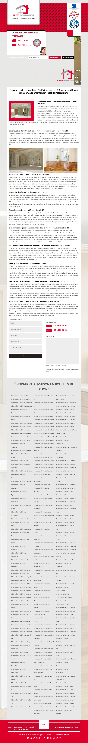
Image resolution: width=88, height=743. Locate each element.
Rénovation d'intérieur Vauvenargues (40, 479)
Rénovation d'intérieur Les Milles (21, 597)
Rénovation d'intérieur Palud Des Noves (21, 418)
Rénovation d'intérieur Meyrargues (62, 442)
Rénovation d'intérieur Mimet (65, 426)
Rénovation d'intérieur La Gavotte (21, 471)
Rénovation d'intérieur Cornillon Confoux (65, 578)
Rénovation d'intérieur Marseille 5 (44, 430)
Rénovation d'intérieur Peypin (42, 703)
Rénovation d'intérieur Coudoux (43, 454)
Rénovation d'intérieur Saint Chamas (42, 599)
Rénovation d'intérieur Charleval (65, 608)
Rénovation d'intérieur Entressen (21, 587)
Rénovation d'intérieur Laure (20, 573)
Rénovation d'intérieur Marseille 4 (44, 433)
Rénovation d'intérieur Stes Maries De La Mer (44, 571)
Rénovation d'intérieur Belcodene (66, 659)
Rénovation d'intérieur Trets (42, 485)
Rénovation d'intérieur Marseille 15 (21, 694)
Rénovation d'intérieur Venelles (43, 471)
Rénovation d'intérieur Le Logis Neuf (20, 524)
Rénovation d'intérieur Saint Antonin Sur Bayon (42, 612)
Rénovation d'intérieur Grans (64, 505)
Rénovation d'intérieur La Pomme (21, 519)
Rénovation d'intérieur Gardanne (66, 519)
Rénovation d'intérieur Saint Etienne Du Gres (42, 585)
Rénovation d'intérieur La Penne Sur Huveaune (65, 397)
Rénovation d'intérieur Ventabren (44, 467)
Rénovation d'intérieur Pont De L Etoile (21, 507)
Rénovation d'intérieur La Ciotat (65, 584)
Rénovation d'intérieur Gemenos (65, 515)
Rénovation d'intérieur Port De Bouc (43, 677)
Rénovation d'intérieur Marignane (66, 467)
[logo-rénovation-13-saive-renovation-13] (44, 724)
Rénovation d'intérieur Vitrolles (43, 457)
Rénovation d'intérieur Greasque (66, 498)
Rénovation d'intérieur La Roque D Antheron (44, 643)
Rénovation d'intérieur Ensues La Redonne (66, 554)
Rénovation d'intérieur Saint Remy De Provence (44, 544)
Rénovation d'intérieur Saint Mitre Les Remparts (44, 558)
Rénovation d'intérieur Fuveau (65, 522)
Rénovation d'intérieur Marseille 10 (43, 411)
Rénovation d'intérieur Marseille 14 (21, 701)
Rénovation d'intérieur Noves (64, 413)
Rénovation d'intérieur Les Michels (21, 584)
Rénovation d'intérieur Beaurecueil (62, 664)
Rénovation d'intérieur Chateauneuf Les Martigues (64, 595)
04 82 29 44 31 (60, 326)
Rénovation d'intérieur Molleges (65, 420)
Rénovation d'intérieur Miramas (65, 423)
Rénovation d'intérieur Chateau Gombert (20, 465)
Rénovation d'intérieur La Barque (21, 426)
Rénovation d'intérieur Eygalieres (66, 550)
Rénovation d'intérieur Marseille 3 (44, 437)
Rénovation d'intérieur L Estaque (21, 529)
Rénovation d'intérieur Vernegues (44, 464)
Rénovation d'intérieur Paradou (65, 406)
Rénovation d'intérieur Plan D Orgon (42, 684)
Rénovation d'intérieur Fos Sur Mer (65, 527)
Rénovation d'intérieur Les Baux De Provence (65, 677)
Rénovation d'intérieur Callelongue (21, 403)
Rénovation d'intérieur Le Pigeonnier (19, 486)
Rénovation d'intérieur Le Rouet (20, 570)
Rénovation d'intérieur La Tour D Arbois (21, 657)
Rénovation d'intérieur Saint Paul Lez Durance (43, 551)
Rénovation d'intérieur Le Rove (43, 625)
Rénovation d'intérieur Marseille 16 (21, 688)
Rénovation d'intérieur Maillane (65, 474)
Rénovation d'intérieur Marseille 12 (43, 397)
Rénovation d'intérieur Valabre (20, 621)
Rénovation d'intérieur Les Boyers (21, 481)
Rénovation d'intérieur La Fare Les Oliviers (66, 537)
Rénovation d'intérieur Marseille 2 (44, 440)
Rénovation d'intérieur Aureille (65, 693)
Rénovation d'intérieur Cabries (65, 628)
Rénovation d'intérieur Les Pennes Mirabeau (44, 712)
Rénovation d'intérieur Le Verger (21, 642)
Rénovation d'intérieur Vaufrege (21, 433)
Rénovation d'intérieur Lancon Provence (65, 479)
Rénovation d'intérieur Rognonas (43, 649)
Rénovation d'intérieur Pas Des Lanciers (20, 677)
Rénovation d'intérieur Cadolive (65, 625)
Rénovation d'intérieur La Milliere (21, 440)
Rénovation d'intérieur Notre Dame (20, 534)
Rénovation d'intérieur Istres (64, 495)
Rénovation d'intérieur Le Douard (21, 560)
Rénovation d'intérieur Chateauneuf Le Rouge (63, 602)
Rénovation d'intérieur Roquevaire (44, 632)
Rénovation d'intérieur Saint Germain (19, 606)
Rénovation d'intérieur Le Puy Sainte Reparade (42, 660)
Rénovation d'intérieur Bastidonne (21, 406)
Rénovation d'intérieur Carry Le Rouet (65, 619)
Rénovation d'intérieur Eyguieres (66, 546)
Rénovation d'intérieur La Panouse (21, 437)
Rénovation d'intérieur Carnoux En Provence (44, 448)
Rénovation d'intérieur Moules (20, 430)
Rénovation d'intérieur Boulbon (65, 635)
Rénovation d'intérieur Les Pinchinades (19, 671)
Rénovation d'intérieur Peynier (43, 707)
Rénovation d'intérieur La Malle (20, 628)
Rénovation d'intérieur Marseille (65, 464)
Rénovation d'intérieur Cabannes (66, 632)
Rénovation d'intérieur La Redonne (19, 565)
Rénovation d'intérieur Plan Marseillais (19, 616)
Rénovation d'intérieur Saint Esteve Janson (42, 592)
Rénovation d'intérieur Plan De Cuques (43, 691)
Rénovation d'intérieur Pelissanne (66, 403)
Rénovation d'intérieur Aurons (65, 686)
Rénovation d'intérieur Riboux (20, 396)
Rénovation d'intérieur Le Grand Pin (21, 636)
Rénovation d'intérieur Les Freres (21, 601)
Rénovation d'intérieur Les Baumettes (19, 411)
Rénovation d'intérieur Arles (64, 700)
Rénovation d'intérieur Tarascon (43, 495)
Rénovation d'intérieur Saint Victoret (42, 530)
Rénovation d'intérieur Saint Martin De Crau (42, 565)
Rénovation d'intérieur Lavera (20, 461)
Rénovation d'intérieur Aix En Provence (64, 712)
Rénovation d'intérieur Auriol (64, 690)
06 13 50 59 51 (60, 330)
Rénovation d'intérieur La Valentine (19, 445)
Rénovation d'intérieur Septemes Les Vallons (43, 507)
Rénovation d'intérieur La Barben (66, 683)
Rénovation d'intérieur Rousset (43, 628)
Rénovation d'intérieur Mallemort (66, 471)
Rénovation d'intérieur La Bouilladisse (63, 640)
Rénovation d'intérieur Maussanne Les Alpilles (66, 448)
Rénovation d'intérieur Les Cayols (21, 611)
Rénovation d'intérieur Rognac (43, 655)
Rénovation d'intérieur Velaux (42, 474)
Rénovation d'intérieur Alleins (65, 703)
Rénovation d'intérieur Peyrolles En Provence (43, 698)
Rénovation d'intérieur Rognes (43, 652)
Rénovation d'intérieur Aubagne (65, 696)
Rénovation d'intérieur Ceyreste (65, 611)
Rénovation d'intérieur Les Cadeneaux (19, 554)
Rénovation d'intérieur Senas (42, 512)
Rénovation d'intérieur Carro (19, 683)
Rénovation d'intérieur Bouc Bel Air (65, 647)
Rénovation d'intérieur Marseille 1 (44, 444)
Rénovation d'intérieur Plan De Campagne (20, 647)
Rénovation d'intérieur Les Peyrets (21, 632)
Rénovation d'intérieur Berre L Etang (65, 653)
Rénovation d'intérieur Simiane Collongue (43, 500)
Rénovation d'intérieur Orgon (65, 409)
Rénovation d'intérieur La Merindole (19, 664)
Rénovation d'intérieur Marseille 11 (43, 404)
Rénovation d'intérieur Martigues (66, 461)
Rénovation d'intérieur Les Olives (21, 450)
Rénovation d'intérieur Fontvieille (66, 532)
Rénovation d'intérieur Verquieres (44, 461)
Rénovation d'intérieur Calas (19, 652)
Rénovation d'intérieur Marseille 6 (44, 426)
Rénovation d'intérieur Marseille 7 (44, 423)
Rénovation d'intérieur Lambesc (65, 485)
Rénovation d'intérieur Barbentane (62, 671)
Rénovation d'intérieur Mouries (65, 416)
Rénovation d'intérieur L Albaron (21, 591)
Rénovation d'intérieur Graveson (65, 502)
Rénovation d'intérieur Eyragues (65, 543)
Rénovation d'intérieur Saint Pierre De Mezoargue (66, 431)
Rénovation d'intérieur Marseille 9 (44, 416)
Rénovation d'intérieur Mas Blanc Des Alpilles (66, 455)
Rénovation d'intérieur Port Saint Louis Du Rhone (43, 671)
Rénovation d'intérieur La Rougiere (19, 548)
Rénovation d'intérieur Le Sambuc (21, 625)
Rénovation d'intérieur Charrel (20, 399)
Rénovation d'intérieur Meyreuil (65, 437)
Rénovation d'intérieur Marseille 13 (21, 708)
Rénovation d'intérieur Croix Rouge (19, 455)
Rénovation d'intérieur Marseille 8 (44, 420)
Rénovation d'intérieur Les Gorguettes (19, 513)
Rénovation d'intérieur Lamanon (65, 488)
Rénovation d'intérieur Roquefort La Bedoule (44, 636)
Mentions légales (21, 729)
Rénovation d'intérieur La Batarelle (19, 476)
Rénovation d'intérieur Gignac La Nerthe (66, 510)
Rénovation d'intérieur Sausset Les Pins (44, 517)
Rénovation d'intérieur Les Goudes (21, 423)
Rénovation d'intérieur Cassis (64, 614)
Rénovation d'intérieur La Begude (21, 577)
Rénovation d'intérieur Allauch (65, 707)
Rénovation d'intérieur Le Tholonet (41, 489)
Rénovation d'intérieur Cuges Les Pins (66, 571)
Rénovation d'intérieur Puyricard (21, 594)
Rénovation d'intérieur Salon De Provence (43, 524)
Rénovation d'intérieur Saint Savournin (42, 537)
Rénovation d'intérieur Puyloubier (44, 666)
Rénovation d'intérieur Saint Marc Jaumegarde (44, 578)
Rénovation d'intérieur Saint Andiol (42, 619)
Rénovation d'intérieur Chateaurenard (62, 589)
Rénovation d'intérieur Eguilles (65, 560)
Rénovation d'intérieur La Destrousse (63, 565)
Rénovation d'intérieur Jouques (65, 491)
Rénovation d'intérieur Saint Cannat (42, 606)
